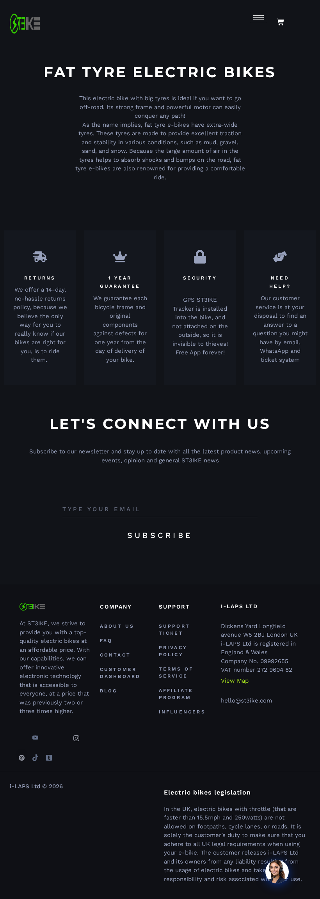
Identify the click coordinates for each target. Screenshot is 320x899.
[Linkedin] (62, 735)
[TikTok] (35, 754)
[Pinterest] (21, 754)
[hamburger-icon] (258, 17)
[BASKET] (280, 22)
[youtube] (35, 735)
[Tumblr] (49, 754)
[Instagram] (76, 735)
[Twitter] (49, 735)
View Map (235, 681)
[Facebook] (21, 735)
